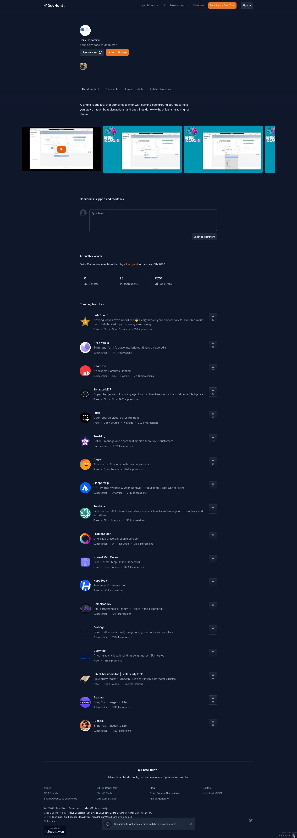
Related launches (160, 89)
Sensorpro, (80, 813)
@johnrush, (58, 817)
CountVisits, (92, 813)
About (47, 787)
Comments (112, 89)
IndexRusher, (128, 813)
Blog (152, 787)
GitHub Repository (107, 787)
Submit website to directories (60, 798)
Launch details (134, 89)
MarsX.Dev (91, 808)
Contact (207, 787)
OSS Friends (51, 793)
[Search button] (164, 5)
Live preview (89, 52)
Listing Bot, (115, 813)
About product (90, 89)
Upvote (119, 52)
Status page (50, 821)
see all (128, 817)
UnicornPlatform (143, 813)
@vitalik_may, (90, 817)
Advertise (198, 5)
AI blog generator (160, 798)
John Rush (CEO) (212, 793)
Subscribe (152, 5)
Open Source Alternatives (164, 793)
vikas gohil (131, 264)
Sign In (247, 5)
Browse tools (177, 5)
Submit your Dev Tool (222, 5)
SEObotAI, (104, 813)
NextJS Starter (105, 793)
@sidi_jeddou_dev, (73, 817)
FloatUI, (71, 813)
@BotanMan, (103, 817)
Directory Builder (106, 798)
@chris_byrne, (117, 817)
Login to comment (204, 236)
